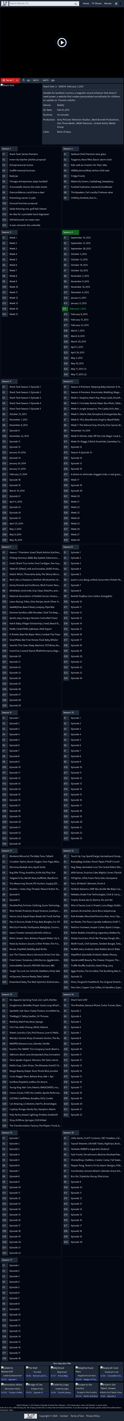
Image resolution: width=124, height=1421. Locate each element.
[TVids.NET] (4, 3)
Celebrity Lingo (62, 1388)
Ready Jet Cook (111, 1372)
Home (86, 4)
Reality (60, 105)
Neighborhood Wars (87, 1375)
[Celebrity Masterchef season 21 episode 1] (12, 1370)
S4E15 (46, 80)
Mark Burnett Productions (105, 120)
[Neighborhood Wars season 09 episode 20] (87, 1370)
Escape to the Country (87, 1392)
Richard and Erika (40, 1376)
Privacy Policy (93, 1416)
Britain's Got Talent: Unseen (112, 1392)
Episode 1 (13, 1379)
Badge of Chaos (91, 1379)
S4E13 (36, 80)
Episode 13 (38, 1392)
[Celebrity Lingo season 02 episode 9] (62, 1384)
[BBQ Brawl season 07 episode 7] (62, 1368)
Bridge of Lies (37, 1388)
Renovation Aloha (12, 1388)
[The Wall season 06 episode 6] (37, 1368)
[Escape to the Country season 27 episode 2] (87, 1386)
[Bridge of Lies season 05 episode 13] (37, 1384)
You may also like (62, 1363)
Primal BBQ (63, 1376)
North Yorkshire (91, 1396)
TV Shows (97, 4)
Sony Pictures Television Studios (73, 120)
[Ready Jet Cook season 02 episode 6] (111, 1368)
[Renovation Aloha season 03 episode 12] (12, 1384)
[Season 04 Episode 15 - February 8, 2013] (53, 80)
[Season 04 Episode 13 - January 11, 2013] (28, 80)
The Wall (37, 1372)
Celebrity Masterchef (12, 1375)
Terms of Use (77, 1416)
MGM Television (84, 123)
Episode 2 (111, 1396)
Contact (64, 1416)
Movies (108, 4)
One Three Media (66, 123)
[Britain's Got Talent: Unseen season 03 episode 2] (111, 1386)
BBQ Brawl (62, 1372)
